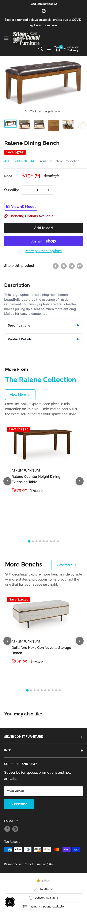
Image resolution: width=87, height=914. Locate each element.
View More (18, 394)
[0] (57, 48)
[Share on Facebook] (56, 266)
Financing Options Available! (31, 216)
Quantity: (11, 190)
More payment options (44, 251)
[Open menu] (6, 38)
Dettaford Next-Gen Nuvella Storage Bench (41, 650)
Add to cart (43, 228)
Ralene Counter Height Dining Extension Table (36, 479)
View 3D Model (23, 207)
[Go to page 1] (29, 541)
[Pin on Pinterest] (64, 266)
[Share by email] (80, 266)
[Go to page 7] (51, 541)
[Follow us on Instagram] (15, 829)
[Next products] (80, 481)
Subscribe (19, 804)
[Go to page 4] (40, 541)
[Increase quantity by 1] (48, 190)
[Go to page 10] (60, 690)
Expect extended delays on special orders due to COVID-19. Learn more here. (44, 22)
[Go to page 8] (54, 541)
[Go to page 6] (47, 541)
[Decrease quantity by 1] (26, 190)
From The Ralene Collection (58, 161)
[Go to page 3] (36, 541)
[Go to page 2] (33, 541)
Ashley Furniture (19, 161)
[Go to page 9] (58, 541)
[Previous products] (7, 481)
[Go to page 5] (44, 541)
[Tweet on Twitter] (72, 266)
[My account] (49, 49)
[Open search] (40, 49)
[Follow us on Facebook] (7, 829)
